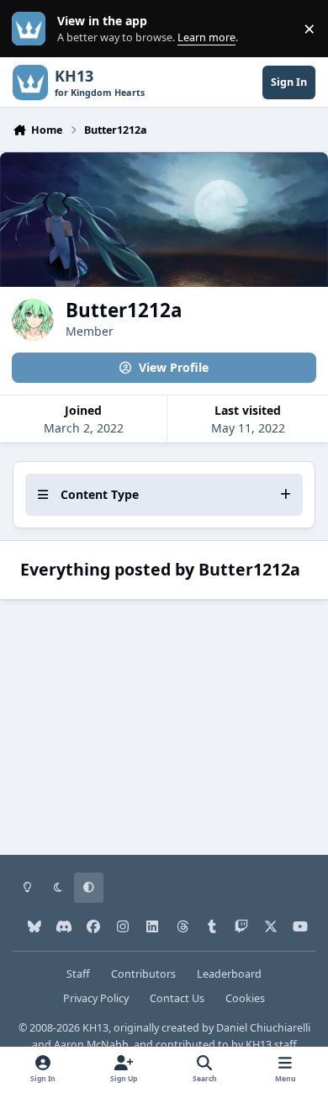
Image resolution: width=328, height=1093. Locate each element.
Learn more (32, 29)
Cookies (245, 998)
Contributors (143, 974)
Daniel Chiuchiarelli (263, 1028)
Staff (78, 974)
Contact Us (177, 998)
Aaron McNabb (91, 1044)
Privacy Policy (96, 998)
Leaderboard (229, 974)
